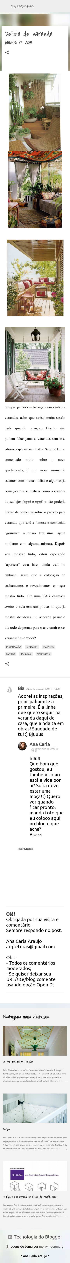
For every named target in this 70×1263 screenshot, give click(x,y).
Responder (25, 848)
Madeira (32, 646)
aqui (27, 501)
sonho (9, 606)
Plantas (48, 646)
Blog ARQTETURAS (22, 6)
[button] (7, 53)
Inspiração (13, 646)
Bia (21, 688)
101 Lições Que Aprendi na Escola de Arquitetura (30, 1197)
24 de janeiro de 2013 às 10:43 (43, 689)
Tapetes (26, 653)
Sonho (10, 653)
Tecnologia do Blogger (37, 1236)
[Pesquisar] (64, 6)
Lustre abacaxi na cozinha (18, 1062)
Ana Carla (40, 744)
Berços (6, 1129)
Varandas (43, 653)
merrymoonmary (51, 1246)
